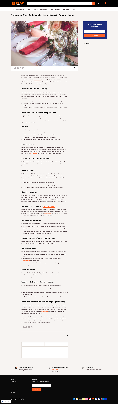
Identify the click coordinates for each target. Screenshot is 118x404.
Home (12, 9)
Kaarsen (35, 9)
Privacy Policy (14, 390)
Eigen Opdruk (66, 9)
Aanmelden (95, 35)
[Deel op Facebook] (15, 68)
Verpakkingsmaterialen (56, 9)
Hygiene (28, 9)
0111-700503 (55, 369)
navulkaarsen (37, 79)
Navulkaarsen (49, 206)
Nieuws (13, 385)
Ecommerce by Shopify (19, 399)
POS (12, 399)
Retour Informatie (15, 388)
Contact (73, 9)
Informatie (13, 383)
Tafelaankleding (43, 9)
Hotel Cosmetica (20, 9)
